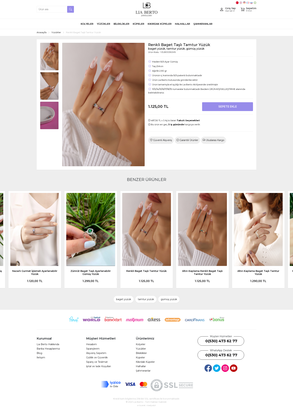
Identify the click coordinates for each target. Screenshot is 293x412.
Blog (39, 353)
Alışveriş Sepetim (96, 353)
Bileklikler (141, 353)
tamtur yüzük (146, 299)
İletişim (41, 357)
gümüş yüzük (169, 299)
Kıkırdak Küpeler (145, 361)
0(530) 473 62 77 (221, 341)
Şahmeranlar (143, 370)
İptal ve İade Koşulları (98, 366)
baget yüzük (123, 299)
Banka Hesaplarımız (48, 348)
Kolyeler (140, 344)
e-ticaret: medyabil (146, 405)
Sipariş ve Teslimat (97, 361)
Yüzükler (141, 348)
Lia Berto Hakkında (48, 344)
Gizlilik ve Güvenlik (97, 357)
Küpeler (140, 357)
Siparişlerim (93, 348)
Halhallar (141, 366)
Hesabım (91, 344)
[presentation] (10, 239)
